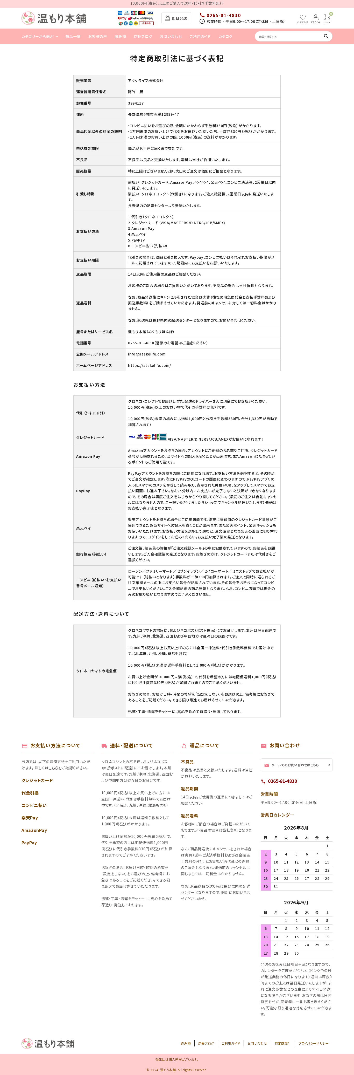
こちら (53, 767)
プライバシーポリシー (314, 1043)
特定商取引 (283, 1043)
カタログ (225, 36)
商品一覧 (73, 36)
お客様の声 (97, 36)
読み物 (120, 36)
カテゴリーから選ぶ (37, 36)
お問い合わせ (171, 36)
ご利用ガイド (200, 36)
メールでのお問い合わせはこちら (291, 765)
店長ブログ (143, 36)
